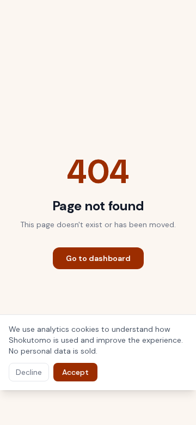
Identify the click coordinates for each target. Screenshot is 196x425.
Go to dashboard (98, 258)
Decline (29, 372)
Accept (75, 372)
